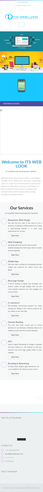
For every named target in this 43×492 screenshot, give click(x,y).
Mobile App (13, 262)
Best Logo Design (16, 281)
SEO (10, 342)
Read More (15, 236)
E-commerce (14, 303)
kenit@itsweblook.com (23, 5)
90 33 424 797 (23, 2)
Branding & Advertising (18, 364)
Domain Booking (15, 322)
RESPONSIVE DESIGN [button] (11, 104)
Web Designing (15, 242)
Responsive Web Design (19, 220)
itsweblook (9, 457)
